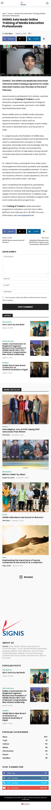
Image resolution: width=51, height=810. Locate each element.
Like (45, 773)
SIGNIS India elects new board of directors (22, 517)
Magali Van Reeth (8, 478)
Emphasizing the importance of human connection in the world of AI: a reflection (22, 561)
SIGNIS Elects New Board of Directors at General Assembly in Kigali (15, 367)
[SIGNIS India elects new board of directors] (25, 497)
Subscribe (43, 788)
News (4, 13)
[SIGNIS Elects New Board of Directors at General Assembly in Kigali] (39, 369)
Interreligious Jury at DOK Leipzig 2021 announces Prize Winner (20, 430)
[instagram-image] (9, 589)
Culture (5, 426)
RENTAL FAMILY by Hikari (13, 474)
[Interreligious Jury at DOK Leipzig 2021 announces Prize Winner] (25, 409)
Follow (44, 778)
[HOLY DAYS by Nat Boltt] (39, 329)
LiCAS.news (25, 799)
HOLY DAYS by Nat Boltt (13, 324)
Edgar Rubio (6, 566)
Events (10, 13)
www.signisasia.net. (25, 215)
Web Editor (9, 33)
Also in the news (8, 341)
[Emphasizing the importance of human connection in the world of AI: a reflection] (25, 540)
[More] (43, 38)
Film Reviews (7, 322)
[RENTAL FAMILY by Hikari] (25, 454)
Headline (5, 362)
